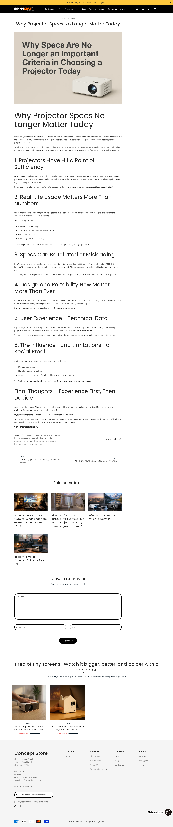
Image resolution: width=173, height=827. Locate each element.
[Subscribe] (50, 795)
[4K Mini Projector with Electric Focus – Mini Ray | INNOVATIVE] (29, 702)
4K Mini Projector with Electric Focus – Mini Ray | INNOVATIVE (29, 728)
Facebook (143, 756)
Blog (117, 760)
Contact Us (94, 765)
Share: (108, 439)
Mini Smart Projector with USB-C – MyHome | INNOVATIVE (67, 728)
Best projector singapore (31, 435)
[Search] (137, 9)
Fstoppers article (63, 147)
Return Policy (95, 760)
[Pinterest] (120, 439)
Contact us (112, 9)
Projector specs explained (45, 441)
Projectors (49, 9)
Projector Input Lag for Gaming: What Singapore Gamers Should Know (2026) (30, 521)
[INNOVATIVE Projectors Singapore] (24, 9)
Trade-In (92, 9)
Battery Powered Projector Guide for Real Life (29, 560)
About (102, 9)
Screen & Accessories (67, 9)
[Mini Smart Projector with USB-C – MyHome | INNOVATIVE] (67, 702)
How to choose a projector (25, 438)
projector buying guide (23, 441)
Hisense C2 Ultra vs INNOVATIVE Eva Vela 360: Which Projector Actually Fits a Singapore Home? (67, 521)
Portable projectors (45, 438)
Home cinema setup (51, 435)
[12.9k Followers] (15, 806)
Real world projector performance (28, 444)
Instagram (143, 760)
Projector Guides (68, 18)
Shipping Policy (96, 756)
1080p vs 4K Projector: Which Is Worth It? (102, 517)
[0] (155, 9)
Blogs (84, 9)
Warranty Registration (99, 769)
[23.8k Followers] (20, 806)
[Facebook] (115, 439)
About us (69, 756)
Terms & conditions (40, 801)
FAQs (117, 756)
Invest (122, 9)
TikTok (142, 765)
